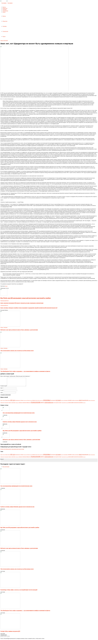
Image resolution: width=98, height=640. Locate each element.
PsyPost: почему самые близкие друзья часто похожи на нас (20, 421)
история (58, 400)
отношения (6, 402)
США (13, 400)
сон (54, 402)
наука (89, 400)
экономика (80, 402)
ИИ (11, 400)
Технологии (5, 10)
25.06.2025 (5, 40)
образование (93, 400)
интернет (53, 400)
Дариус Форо (7, 400)
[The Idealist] (6, 3)
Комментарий (3, 385)
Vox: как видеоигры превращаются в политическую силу (19, 412)
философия (71, 402)
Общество (5, 8)
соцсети (57, 402)
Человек (5, 9)
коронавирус (65, 400)
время (31, 400)
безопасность (18, 400)
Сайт (1, 392)
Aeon (6, 286)
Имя (1, 388)
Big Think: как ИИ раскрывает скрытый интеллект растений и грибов (22, 430)
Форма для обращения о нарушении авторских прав (12, 449)
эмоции (84, 402)
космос (70, 400)
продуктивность (27, 402)
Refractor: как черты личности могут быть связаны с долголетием (19, 329)
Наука (4, 12)
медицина (77, 400)
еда (38, 400)
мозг (80, 400)
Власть (4, 7)
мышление (85, 400)
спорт (60, 402)
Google (4, 400)
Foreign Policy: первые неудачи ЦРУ (10, 631)
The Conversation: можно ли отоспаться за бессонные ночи (17, 350)
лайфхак (73, 400)
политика (13, 402)
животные (41, 400)
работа (42, 402)
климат (62, 400)
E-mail (2, 390)
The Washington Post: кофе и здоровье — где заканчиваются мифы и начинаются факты (25, 371)
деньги (33, 400)
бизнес (22, 400)
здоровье (46, 400)
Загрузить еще (3, 634)
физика (67, 402)
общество (2, 402)
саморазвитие (49, 402)
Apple (1, 400)
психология (35, 402)
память (10, 402)
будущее (28, 400)
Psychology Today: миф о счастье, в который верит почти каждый (18, 589)
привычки (17, 402)
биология (25, 400)
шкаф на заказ (3, 461)
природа (20, 402)
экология (76, 402)
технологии (64, 402)
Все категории (6, 466)
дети (37, 400)
